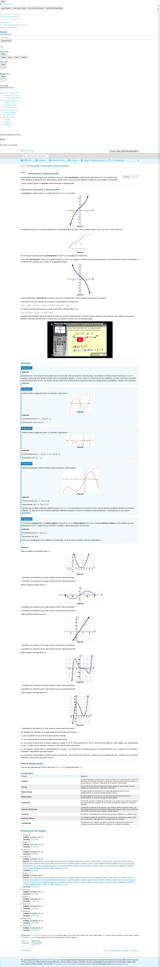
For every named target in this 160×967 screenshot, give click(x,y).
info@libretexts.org (121, 964)
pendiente (63, 193)
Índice (127, 177)
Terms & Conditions (69, 964)
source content (31, 937)
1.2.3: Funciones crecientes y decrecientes (43, 935)
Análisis (74, 160)
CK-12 (105, 935)
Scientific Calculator (10, 107)
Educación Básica (58, 160)
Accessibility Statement (84, 964)
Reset (3, 54)
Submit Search (6, 41)
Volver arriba (24, 950)
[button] (7, 122)
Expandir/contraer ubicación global (138, 159)
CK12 (22, 937)
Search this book (5, 34)
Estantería (42, 160)
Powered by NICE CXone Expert (50, 960)
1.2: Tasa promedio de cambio (121, 160)
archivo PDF (59, 767)
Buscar (24, 156)
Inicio (30, 160)
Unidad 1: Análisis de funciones (94, 160)
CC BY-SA (34, 839)
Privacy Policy (57, 964)
